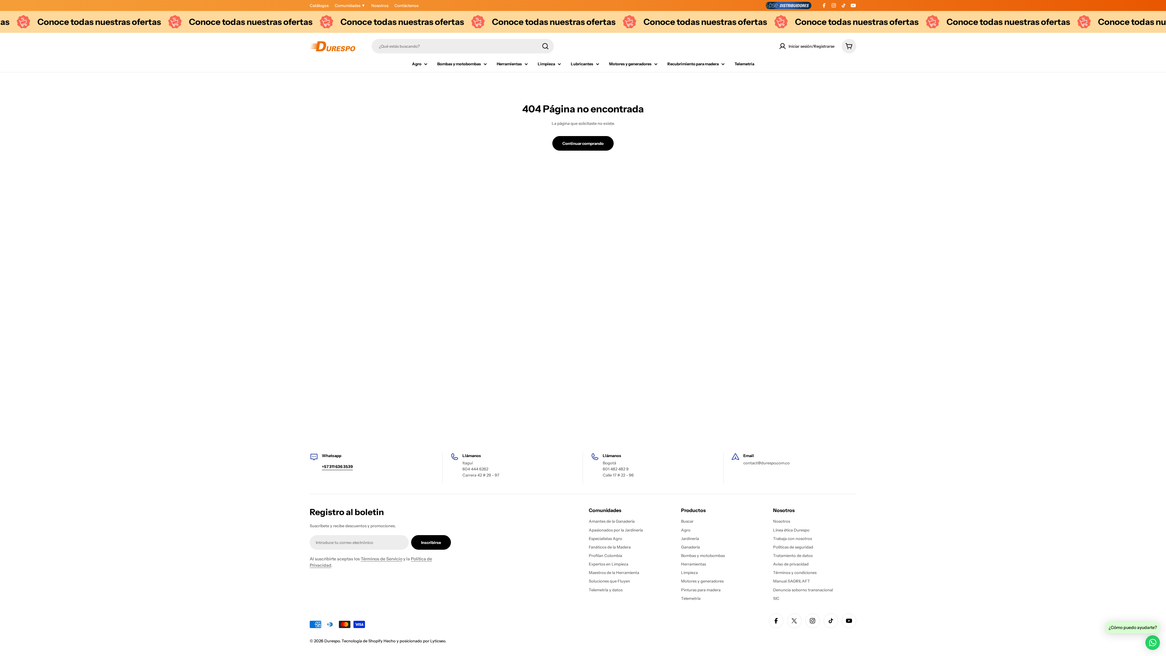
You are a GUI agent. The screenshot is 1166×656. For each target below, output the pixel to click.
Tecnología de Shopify (362, 640)
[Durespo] (155, 22)
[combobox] (463, 46)
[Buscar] (545, 46)
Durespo (332, 640)
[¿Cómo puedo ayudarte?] (1152, 642)
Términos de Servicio (381, 559)
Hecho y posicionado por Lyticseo (414, 640)
